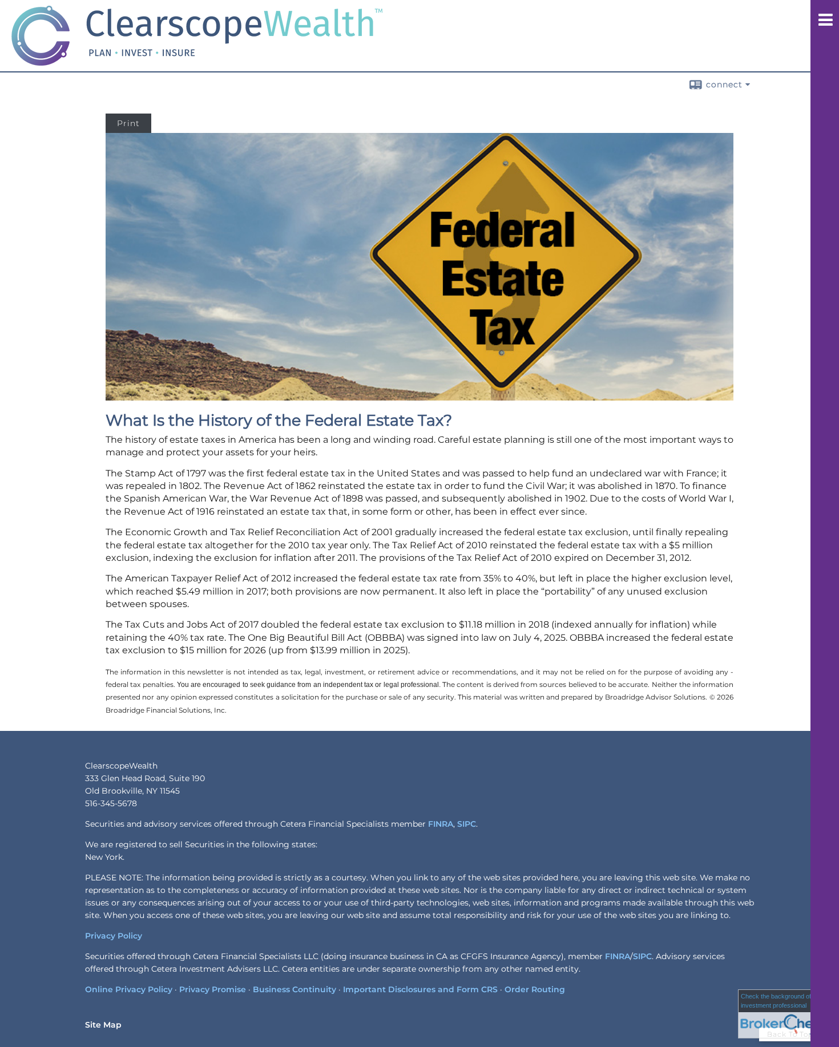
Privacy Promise (212, 989)
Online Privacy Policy (128, 989)
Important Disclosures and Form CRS (420, 989)
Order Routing (535, 989)
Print (128, 123)
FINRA (440, 824)
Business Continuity (294, 989)
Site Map (103, 1025)
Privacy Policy (113, 936)
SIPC (466, 824)
